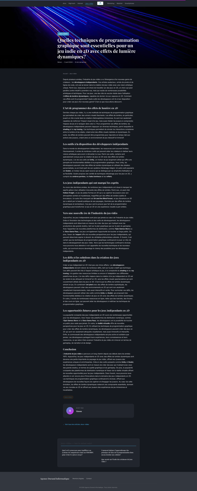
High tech (72, 3)
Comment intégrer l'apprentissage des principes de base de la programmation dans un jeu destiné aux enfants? (117, 452)
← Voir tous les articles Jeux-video (76, 424)
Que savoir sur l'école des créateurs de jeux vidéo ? (116, 460)
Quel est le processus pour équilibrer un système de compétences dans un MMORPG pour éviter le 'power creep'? (77, 452)
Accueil (65, 73)
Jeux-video (89, 3)
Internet (80, 3)
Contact (89, 478)
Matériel (119, 3)
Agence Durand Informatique (54, 478)
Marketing (110, 3)
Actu (64, 3)
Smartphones (129, 3)
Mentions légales (78, 478)
